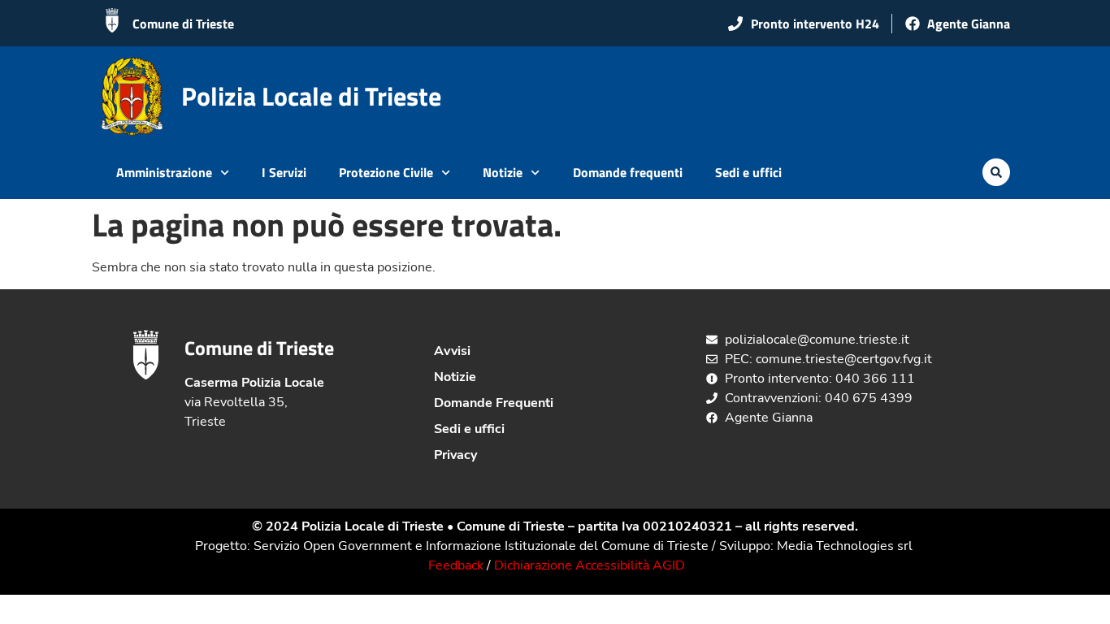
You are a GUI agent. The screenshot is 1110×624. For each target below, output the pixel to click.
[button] (996, 172)
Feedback (455, 565)
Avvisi (452, 351)
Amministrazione (164, 172)
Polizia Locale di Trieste (311, 95)
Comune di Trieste (183, 23)
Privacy (455, 455)
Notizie (502, 172)
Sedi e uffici (748, 172)
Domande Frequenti (493, 403)
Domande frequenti (628, 172)
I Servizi (284, 172)
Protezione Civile (386, 172)
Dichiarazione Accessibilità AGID (589, 565)
